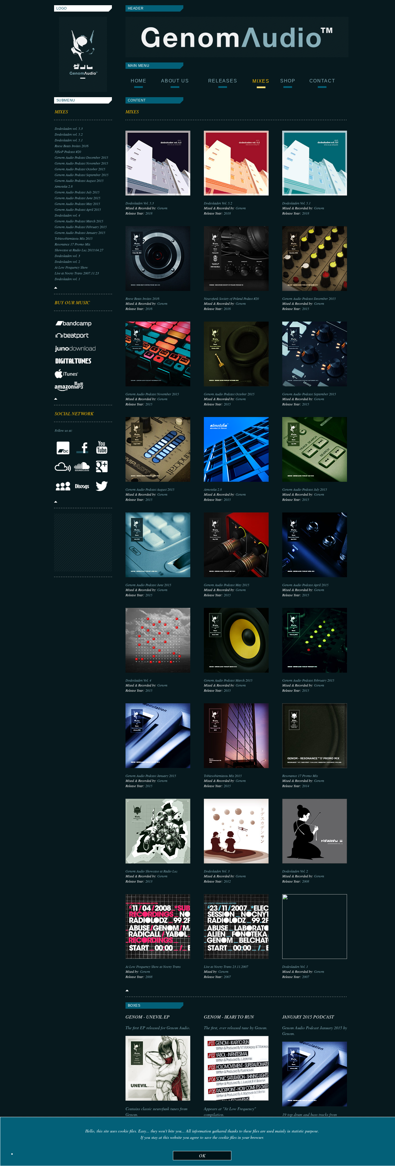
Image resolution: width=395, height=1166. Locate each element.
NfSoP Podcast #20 (68, 151)
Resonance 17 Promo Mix (72, 244)
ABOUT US (175, 80)
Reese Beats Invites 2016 (71, 145)
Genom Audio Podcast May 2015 (77, 203)
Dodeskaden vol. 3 (67, 255)
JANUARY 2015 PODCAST (308, 1017)
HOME (139, 80)
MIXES (61, 111)
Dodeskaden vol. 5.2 (69, 134)
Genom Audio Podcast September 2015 (81, 174)
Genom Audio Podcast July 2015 (77, 192)
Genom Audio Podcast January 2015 (80, 232)
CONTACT (322, 80)
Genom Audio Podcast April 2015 (78, 209)
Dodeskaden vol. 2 (67, 261)
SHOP (288, 80)
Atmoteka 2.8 (64, 186)
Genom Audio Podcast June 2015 (77, 197)
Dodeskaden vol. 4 (67, 215)
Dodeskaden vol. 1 (67, 278)
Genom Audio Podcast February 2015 (81, 226)
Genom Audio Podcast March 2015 (79, 221)
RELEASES (222, 80)
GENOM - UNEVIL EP (147, 1017)
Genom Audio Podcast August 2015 (79, 180)
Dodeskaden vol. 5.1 (69, 140)
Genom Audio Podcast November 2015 (81, 163)
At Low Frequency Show (71, 267)
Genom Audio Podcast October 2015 (80, 169)
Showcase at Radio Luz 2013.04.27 (79, 250)
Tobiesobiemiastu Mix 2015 (74, 238)
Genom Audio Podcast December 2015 (81, 157)
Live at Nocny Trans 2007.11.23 (77, 273)
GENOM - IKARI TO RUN (229, 1017)
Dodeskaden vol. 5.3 (69, 128)
